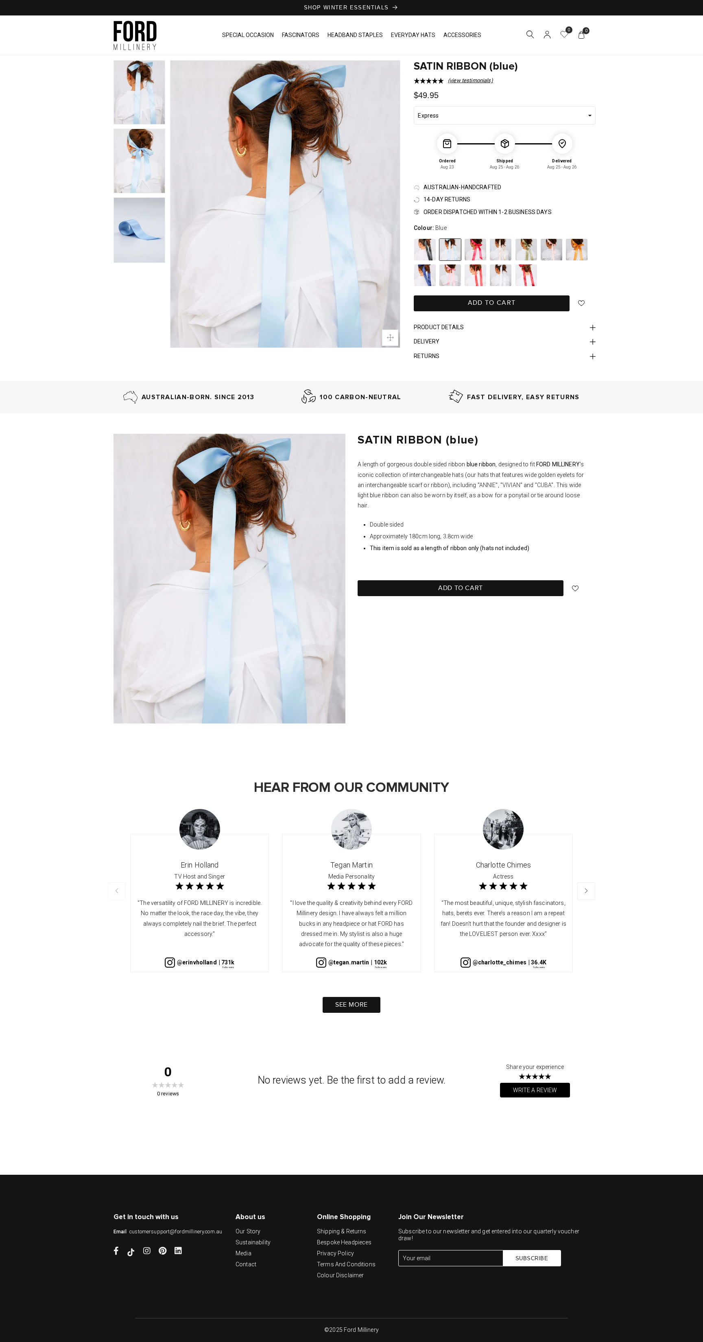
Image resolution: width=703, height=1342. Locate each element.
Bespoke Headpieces (344, 1242)
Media (243, 1253)
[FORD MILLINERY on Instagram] (147, 1251)
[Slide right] (586, 891)
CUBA (544, 485)
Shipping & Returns (342, 1231)
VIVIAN (511, 485)
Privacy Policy (335, 1253)
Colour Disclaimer (340, 1275)
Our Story (248, 1231)
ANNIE (487, 485)
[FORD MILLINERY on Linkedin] (178, 1251)
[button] (530, 35)
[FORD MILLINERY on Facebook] (116, 1251)
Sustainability (253, 1242)
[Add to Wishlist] (581, 303)
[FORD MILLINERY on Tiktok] (131, 1251)
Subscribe (531, 1258)
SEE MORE (351, 1005)
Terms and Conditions (346, 1264)
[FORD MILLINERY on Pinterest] (162, 1251)
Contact (246, 1264)
